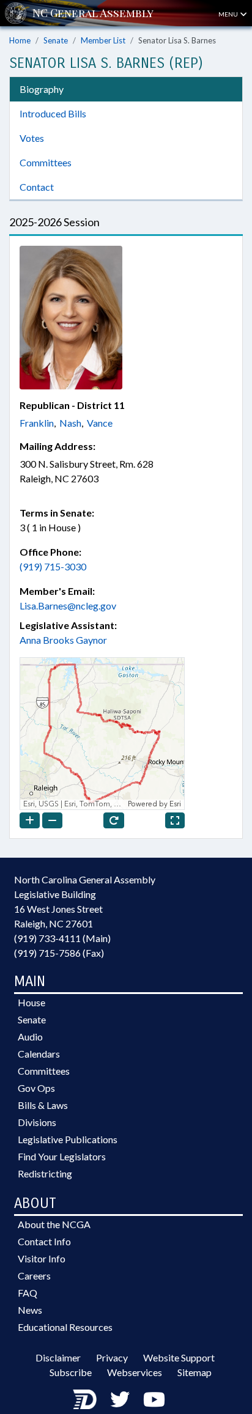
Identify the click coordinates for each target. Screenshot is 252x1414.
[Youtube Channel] (154, 1399)
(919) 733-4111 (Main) (62, 938)
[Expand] (175, 820)
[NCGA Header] (93, 13)
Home (20, 40)
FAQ (27, 1292)
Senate (55, 40)
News (30, 1310)
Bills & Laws (43, 1105)
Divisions (37, 1122)
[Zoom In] (30, 820)
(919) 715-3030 (53, 566)
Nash (70, 423)
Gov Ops (36, 1088)
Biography (42, 89)
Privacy (112, 1357)
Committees (46, 162)
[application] (102, 733)
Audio (30, 1036)
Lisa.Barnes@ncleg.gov (68, 605)
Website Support (179, 1357)
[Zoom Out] (52, 820)
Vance (100, 423)
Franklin (37, 423)
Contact (37, 187)
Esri (175, 804)
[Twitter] (120, 1399)
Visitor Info (41, 1258)
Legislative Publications (67, 1139)
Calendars (39, 1053)
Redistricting (45, 1173)
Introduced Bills (53, 113)
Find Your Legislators (62, 1156)
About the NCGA (54, 1224)
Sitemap (194, 1372)
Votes (32, 138)
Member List (103, 40)
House (31, 1002)
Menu (228, 14)
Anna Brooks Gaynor (63, 640)
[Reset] (113, 820)
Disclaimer (58, 1357)
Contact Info (44, 1241)
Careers (34, 1275)
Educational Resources (65, 1327)
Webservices (134, 1372)
